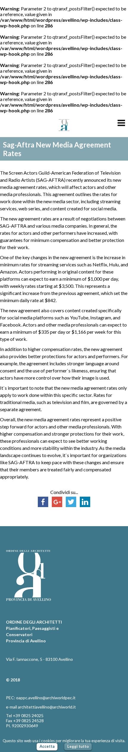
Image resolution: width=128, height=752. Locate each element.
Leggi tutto (78, 746)
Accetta (47, 746)
